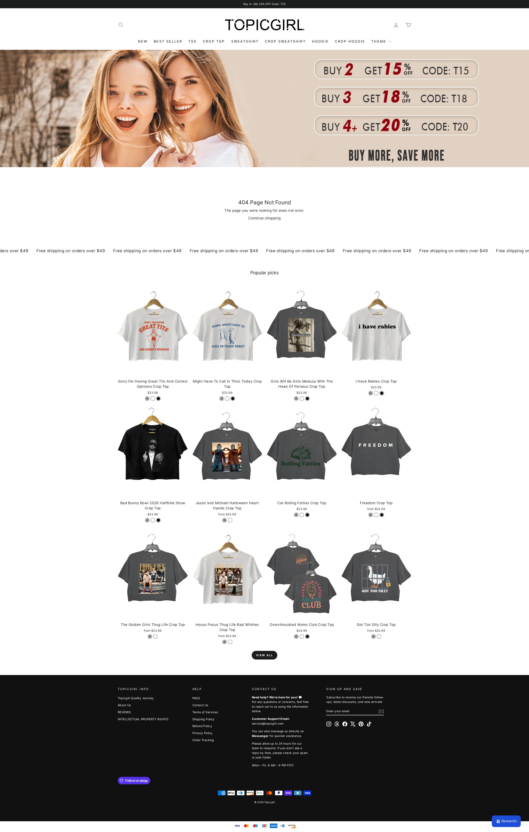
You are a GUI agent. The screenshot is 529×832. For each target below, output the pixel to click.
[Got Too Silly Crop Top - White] (379, 636)
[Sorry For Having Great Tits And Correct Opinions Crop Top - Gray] (147, 399)
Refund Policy (202, 726)
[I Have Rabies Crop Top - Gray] (371, 393)
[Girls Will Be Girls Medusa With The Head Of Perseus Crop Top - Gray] (296, 399)
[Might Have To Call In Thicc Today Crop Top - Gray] (222, 399)
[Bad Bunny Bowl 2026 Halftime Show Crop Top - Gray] (147, 520)
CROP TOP (214, 41)
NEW (143, 41)
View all (264, 655)
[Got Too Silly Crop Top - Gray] (373, 636)
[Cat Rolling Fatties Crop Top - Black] (307, 515)
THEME (379, 41)
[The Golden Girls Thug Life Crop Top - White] (155, 636)
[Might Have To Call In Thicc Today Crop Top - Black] (233, 399)
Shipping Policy (203, 719)
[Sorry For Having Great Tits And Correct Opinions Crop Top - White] (153, 399)
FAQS (196, 698)
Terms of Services (205, 712)
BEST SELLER (168, 41)
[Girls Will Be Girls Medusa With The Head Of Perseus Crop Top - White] (302, 399)
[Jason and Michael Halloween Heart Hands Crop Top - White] (230, 520)
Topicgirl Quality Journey (136, 698)
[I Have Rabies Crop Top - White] (376, 393)
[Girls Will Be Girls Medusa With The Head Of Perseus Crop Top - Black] (307, 399)
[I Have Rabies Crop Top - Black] (382, 393)
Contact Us (200, 705)
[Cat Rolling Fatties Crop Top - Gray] (296, 515)
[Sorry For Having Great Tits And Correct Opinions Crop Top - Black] (158, 399)
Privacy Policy (202, 733)
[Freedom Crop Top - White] (376, 515)
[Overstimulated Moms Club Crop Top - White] (302, 636)
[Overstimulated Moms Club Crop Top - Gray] (296, 636)
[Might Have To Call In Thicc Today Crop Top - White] (227, 399)
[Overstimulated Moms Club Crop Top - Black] (307, 636)
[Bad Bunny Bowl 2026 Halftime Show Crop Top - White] (153, 520)
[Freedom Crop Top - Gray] (371, 515)
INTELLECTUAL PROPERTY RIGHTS (143, 719)
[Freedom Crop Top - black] (382, 515)
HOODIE (320, 41)
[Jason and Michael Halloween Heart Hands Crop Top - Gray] (224, 520)
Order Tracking (203, 740)
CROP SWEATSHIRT (285, 41)
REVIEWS (124, 712)
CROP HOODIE (350, 41)
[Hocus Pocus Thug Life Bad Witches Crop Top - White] (230, 642)
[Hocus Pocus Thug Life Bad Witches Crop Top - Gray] (224, 642)
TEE (192, 41)
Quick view (153, 372)
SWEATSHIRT (245, 41)
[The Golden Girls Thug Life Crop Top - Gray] (150, 636)
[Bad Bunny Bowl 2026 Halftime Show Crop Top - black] (158, 520)
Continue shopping (264, 218)
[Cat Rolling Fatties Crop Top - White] (302, 515)
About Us (124, 705)
